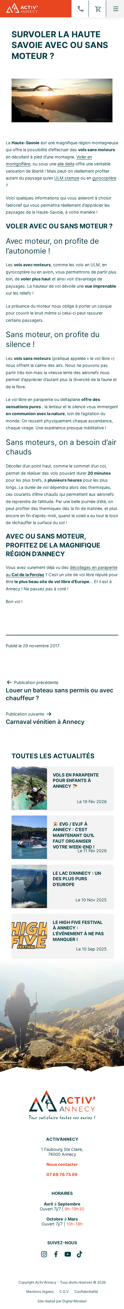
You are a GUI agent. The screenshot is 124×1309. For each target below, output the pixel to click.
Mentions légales (40, 1291)
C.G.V (64, 1291)
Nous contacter (62, 1164)
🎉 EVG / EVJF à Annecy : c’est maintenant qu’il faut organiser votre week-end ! (74, 835)
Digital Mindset (74, 1301)
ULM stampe (66, 177)
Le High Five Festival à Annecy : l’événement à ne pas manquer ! (78, 931)
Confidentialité (86, 1291)
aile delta (65, 163)
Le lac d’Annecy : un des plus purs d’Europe (77, 879)
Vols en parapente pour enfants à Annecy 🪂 (76, 780)
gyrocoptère (104, 177)
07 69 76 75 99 (62, 1174)
